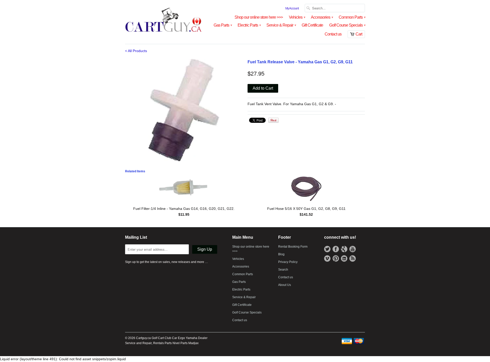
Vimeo (327, 258)
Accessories (322, 17)
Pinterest (336, 258)
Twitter (327, 249)
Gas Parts (222, 25)
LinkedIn (344, 258)
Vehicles (297, 17)
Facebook (336, 249)
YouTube (352, 249)
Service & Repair (281, 25)
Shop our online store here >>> (259, 17)
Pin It (273, 120)
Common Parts (352, 17)
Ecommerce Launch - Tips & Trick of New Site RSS (352, 258)
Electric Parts (249, 25)
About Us (284, 285)
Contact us (333, 34)
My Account (292, 8)
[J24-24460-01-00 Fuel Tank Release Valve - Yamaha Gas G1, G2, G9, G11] (183, 110)
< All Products (136, 51)
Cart (359, 34)
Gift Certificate (312, 25)
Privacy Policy (288, 262)
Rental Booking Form (293, 246)
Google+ (344, 249)
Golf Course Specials (347, 25)
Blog (281, 254)
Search (283, 269)
